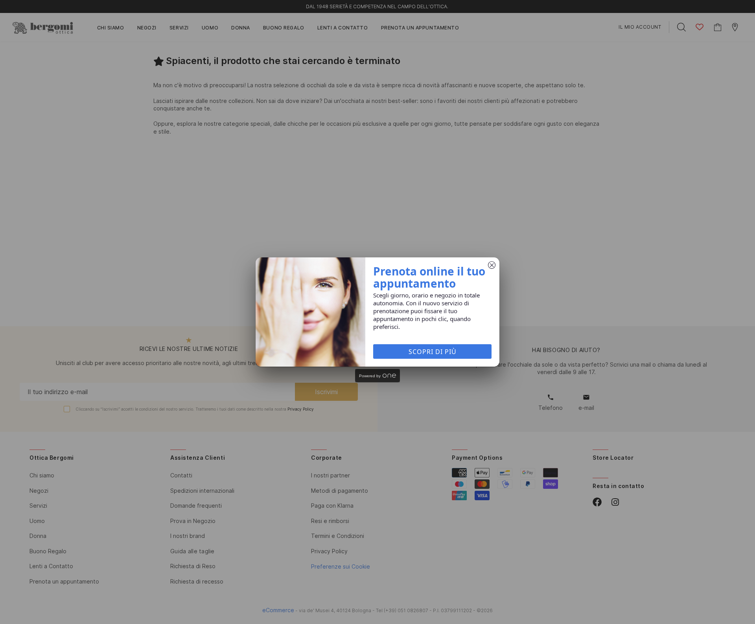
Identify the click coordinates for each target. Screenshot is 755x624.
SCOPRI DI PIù (433, 351)
